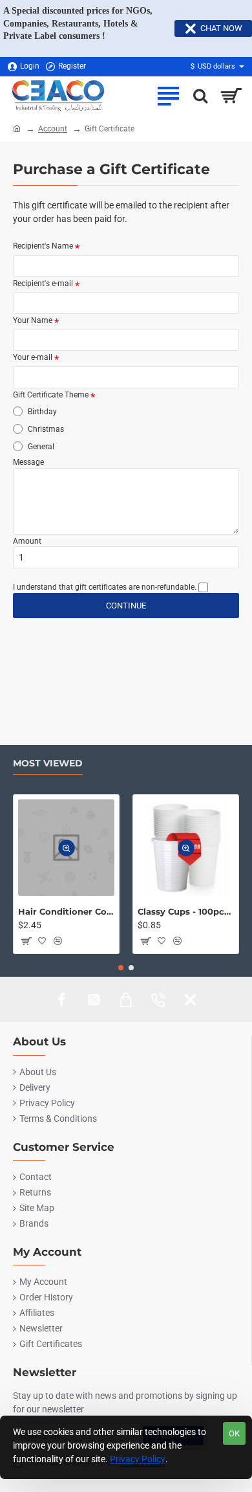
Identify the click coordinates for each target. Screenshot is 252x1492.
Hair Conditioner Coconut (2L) (66, 911)
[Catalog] (126, 999)
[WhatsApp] (191, 999)
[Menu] (168, 95)
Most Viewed (48, 763)
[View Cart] (231, 95)
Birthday (41, 411)
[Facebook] (61, 999)
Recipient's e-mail (43, 283)
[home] (17, 128)
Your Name (32, 320)
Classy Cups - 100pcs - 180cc (186, 911)
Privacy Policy (137, 1459)
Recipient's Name (43, 246)
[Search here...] (197, 95)
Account (52, 128)
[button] (66, 848)
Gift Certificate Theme (51, 394)
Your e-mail (32, 357)
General (40, 446)
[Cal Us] (158, 999)
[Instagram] (94, 999)
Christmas (45, 429)
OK (234, 1433)
